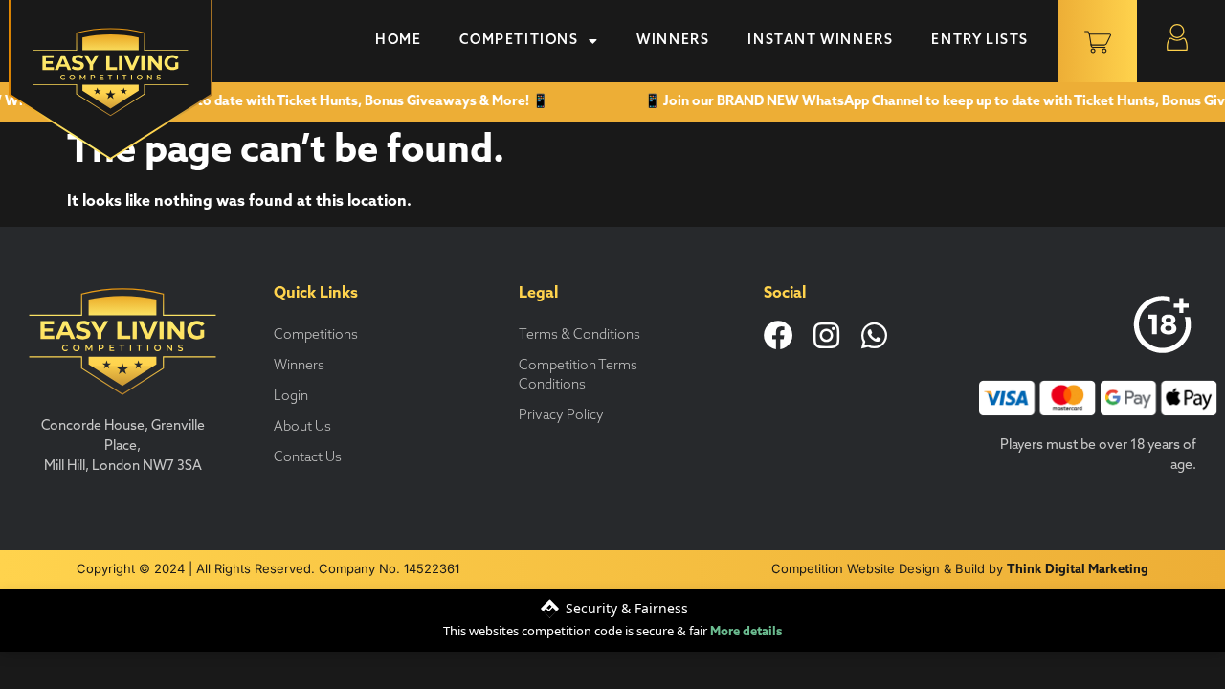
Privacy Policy (561, 416)
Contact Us (308, 458)
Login (291, 396)
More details (746, 632)
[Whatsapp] (874, 335)
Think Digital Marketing (1077, 570)
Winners (672, 40)
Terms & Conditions (579, 335)
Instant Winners (820, 40)
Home (398, 40)
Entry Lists (980, 40)
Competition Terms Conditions (578, 375)
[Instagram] (826, 335)
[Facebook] (778, 335)
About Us (302, 427)
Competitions (518, 40)
